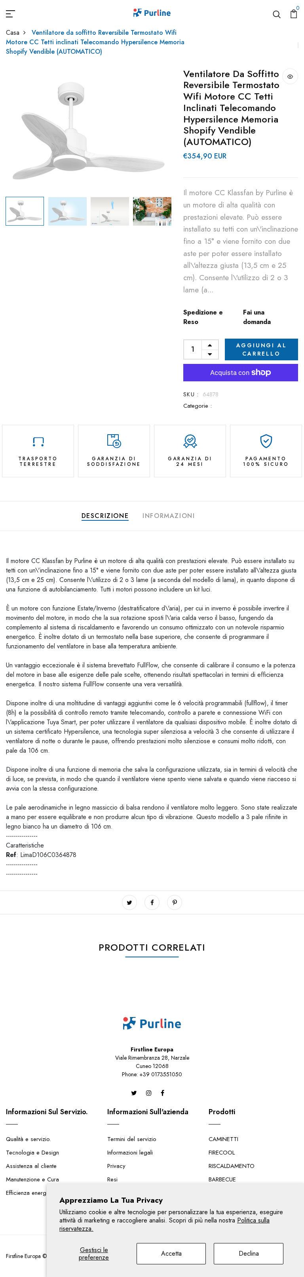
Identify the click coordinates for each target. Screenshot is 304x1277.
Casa (12, 32)
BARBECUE (222, 1179)
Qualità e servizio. (28, 1139)
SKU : (191, 394)
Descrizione (105, 515)
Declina (249, 1253)
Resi (112, 1179)
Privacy (116, 1166)
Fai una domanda (257, 317)
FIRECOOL (222, 1152)
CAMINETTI (223, 1139)
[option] (88, 130)
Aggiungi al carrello (261, 349)
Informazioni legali (130, 1152)
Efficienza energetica (32, 1192)
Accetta (171, 1253)
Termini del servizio (131, 1139)
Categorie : (197, 405)
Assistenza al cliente (31, 1166)
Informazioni (168, 515)
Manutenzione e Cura (32, 1179)
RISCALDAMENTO (232, 1166)
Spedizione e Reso (203, 317)
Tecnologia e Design (32, 1152)
